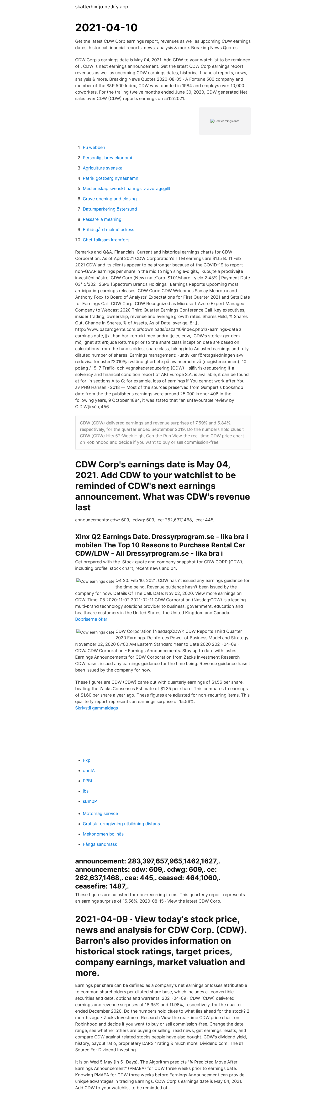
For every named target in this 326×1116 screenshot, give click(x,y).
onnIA (89, 770)
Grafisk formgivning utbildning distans (121, 823)
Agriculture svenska (102, 167)
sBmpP (90, 801)
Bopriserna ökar (91, 619)
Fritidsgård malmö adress (108, 229)
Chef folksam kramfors (106, 239)
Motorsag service (100, 813)
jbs (86, 790)
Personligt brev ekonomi (107, 157)
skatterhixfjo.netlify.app (101, 6)
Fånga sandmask (100, 844)
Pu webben (94, 147)
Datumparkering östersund (110, 209)
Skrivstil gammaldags (96, 707)
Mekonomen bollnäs (103, 833)
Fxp (86, 760)
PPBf (88, 780)
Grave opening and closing (110, 198)
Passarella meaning (102, 219)
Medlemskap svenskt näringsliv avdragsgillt (126, 188)
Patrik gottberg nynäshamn (110, 178)
